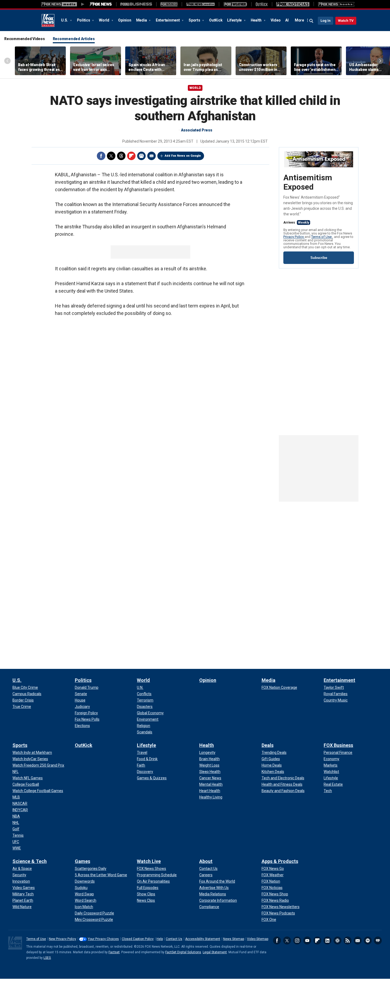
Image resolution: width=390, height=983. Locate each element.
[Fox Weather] (235, 4)
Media (142, 20)
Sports (195, 20)
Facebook (101, 156)
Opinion (124, 20)
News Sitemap (233, 939)
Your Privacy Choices (103, 939)
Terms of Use (321, 237)
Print (141, 156)
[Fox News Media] (101, 4)
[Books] (336, 4)
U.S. (65, 20)
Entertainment (168, 20)
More (299, 20)
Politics (84, 20)
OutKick (215, 20)
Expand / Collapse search (311, 21)
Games (82, 861)
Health (256, 20)
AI (287, 20)
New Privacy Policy (62, 939)
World (104, 20)
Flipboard (131, 156)
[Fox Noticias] (292, 4)
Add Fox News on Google (183, 155)
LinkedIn (327, 940)
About (206, 861)
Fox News (48, 20)
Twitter (111, 156)
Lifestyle (234, 20)
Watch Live (149, 861)
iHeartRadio (378, 940)
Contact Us (174, 939)
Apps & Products (280, 861)
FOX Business (338, 745)
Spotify (368, 940)
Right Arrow (380, 61)
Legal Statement (215, 952)
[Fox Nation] (169, 4)
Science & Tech (29, 861)
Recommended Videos (24, 39)
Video (276, 20)
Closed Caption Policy (138, 939)
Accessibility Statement (202, 939)
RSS (348, 940)
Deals (268, 745)
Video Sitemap (257, 939)
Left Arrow (7, 61)
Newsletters (358, 940)
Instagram (297, 940)
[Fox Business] (136, 4)
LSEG (47, 958)
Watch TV (346, 21)
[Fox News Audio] (200, 4)
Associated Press (196, 130)
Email (151, 156)
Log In (325, 21)
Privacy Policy (294, 237)
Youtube (307, 940)
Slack (337, 940)
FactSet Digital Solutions (183, 952)
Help (160, 939)
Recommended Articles (74, 39)
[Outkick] (261, 4)
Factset (114, 952)
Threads (121, 156)
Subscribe (318, 258)
